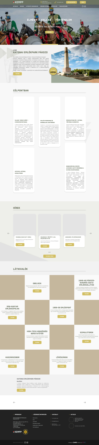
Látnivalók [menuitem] (35, 421)
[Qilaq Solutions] (84, 442)
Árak (83, 2)
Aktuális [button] (15, 6)
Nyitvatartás (71, 2)
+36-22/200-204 (60, 2)
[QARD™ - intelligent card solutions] (75, 442)
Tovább (49, 32)
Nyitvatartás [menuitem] (35, 417)
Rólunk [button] (22, 6)
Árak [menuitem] (34, 419)
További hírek (49, 256)
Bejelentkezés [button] (63, 6)
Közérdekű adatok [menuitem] (36, 423)
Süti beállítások (36, 427)
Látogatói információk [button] (32, 6)
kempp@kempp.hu (55, 421)
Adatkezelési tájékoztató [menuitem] (38, 425)
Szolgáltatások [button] (44, 6)
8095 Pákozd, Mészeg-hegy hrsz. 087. (56, 424)
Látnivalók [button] (54, 6)
